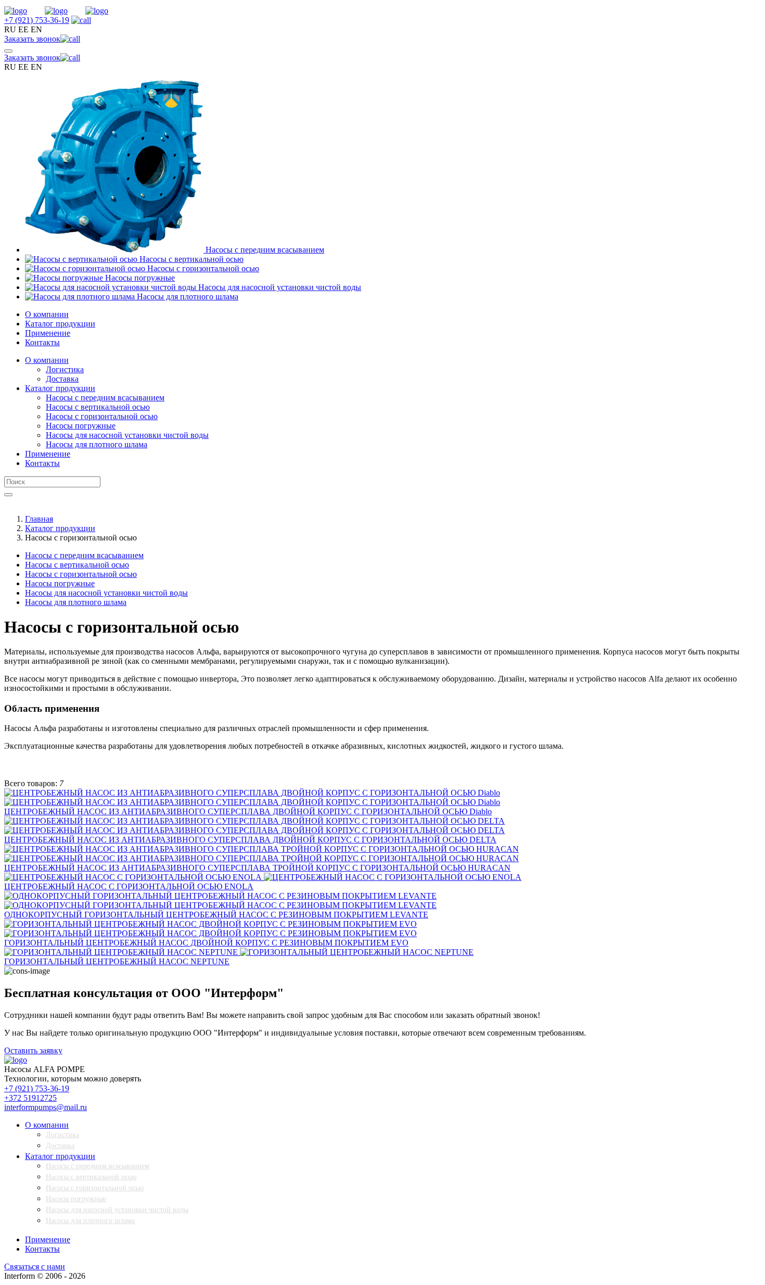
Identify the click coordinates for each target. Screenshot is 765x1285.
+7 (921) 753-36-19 (36, 1088)
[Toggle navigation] (8, 51)
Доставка (60, 1146)
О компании (47, 314)
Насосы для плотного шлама (90, 1221)
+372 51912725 (30, 1097)
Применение (47, 333)
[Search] (8, 494)
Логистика (62, 1135)
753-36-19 (36, 20)
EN (36, 29)
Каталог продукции (60, 323)
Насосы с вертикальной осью (91, 1177)
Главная (39, 518)
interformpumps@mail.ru (45, 1107)
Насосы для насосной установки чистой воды (117, 1210)
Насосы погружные (76, 1199)
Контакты (42, 342)
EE (23, 29)
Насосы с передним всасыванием (97, 1166)
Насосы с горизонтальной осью (95, 1188)
